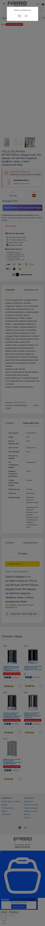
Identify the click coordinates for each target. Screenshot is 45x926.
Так (19, 16)
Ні (26, 16)
